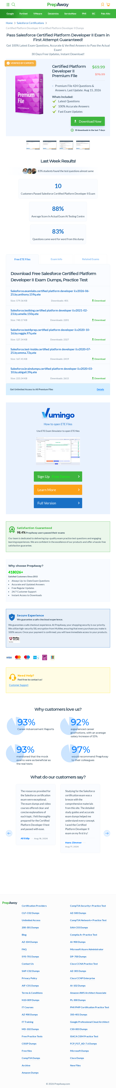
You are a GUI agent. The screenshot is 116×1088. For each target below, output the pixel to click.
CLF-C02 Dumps (30, 912)
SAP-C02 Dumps (31, 970)
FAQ (24, 949)
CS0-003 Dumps (78, 1029)
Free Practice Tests (32, 1036)
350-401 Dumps (78, 1014)
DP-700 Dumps (78, 956)
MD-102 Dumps (30, 1029)
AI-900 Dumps (77, 941)
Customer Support (18, 684)
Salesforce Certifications (30, 23)
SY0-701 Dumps (30, 956)
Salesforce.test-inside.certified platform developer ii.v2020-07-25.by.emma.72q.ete (51, 350)
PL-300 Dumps (78, 1000)
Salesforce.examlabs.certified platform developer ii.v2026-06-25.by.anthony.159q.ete (50, 292)
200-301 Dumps (30, 927)
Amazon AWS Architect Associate (88, 992)
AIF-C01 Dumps (30, 985)
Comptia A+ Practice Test (83, 934)
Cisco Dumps (77, 1058)
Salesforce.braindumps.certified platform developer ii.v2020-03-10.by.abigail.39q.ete (52, 370)
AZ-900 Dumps (30, 1014)
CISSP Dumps (29, 1043)
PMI (84, 13)
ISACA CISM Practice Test (84, 1036)
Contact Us (28, 963)
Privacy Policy (29, 978)
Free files (27, 1050)
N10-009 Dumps (30, 1000)
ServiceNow (70, 13)
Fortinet (23, 13)
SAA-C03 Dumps (79, 927)
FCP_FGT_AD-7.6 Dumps (83, 1043)
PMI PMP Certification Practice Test (89, 1007)
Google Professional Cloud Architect (89, 1021)
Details (100, 389)
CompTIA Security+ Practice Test (88, 905)
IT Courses (27, 1007)
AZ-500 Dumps (78, 912)
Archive (26, 1065)
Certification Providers (34, 905)
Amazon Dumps (30, 1072)
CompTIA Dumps (31, 1058)
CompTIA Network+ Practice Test (88, 920)
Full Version (46, 503)
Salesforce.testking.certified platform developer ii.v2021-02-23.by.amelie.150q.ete (49, 312)
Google (10, 13)
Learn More (46, 490)
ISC (93, 13)
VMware (37, 13)
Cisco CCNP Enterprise (82, 978)
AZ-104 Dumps (30, 941)
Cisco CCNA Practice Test (84, 963)
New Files (75, 1065)
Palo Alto (105, 13)
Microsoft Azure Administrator (86, 949)
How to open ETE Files (58, 424)
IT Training (27, 1021)
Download (99, 300)
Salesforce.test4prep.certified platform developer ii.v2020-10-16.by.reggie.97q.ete (50, 331)
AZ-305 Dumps (78, 970)
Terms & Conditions (32, 992)
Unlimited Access (31, 920)
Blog (24, 934)
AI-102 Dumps (77, 985)
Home (9, 23)
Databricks (53, 13)
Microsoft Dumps (79, 1050)
